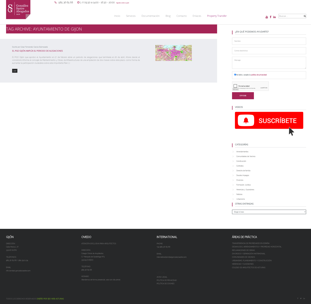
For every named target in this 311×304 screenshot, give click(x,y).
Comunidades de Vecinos (245, 156)
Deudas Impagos (242, 175)
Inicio (117, 16)
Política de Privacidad (167, 280)
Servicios (131, 16)
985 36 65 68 (66, 2)
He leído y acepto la (251, 75)
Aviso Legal (162, 277)
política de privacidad (259, 75)
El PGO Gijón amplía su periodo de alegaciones (37, 50)
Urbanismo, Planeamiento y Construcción (252, 261)
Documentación (151, 16)
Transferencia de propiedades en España (250, 243)
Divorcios (239, 180)
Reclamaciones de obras (243, 250)
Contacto (182, 16)
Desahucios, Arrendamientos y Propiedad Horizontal (257, 247)
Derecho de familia (243, 171)
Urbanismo (240, 199)
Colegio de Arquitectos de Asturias (248, 267)
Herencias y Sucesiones (245, 190)
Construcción (241, 161)
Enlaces (197, 16)
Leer (14, 71)
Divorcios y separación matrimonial (248, 254)
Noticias (239, 194)
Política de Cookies (165, 284)
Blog (168, 16)
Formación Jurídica (243, 185)
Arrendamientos (242, 152)
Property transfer (217, 16)
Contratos (239, 166)
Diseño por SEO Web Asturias (50, 299)
